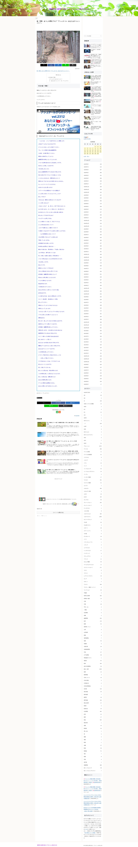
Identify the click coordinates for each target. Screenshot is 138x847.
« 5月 (85, 156)
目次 (57, 74)
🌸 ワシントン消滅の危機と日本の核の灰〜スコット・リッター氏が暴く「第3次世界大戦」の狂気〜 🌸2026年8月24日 (93, 780)
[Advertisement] (58, 27)
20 (90, 151)
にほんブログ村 (87, 138)
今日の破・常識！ (52, 77)
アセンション (40, 397)
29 (95, 153)
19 (87, 151)
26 (87, 153)
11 (84, 150)
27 (90, 153)
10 (100, 148)
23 (97, 151)
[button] (72, 65)
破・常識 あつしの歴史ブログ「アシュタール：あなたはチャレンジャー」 (53, 70)
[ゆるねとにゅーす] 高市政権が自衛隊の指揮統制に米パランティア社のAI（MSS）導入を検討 (92, 809)
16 (97, 150)
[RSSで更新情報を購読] (59, 412)
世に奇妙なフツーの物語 (90, 832)
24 (100, 151)
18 (84, 151)
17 (100, 150)
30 (97, 153)
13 (90, 150)
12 (87, 150)
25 (84, 153)
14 (92, 150)
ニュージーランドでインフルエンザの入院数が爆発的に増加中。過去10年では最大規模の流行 (92, 796)
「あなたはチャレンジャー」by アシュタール (59, 80)
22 (95, 151)
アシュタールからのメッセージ (56, 79)
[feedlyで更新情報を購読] (57, 412)
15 (95, 150)
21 (92, 151)
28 (92, 153)
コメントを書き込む (58, 512)
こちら (86, 829)
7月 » (88, 156)
